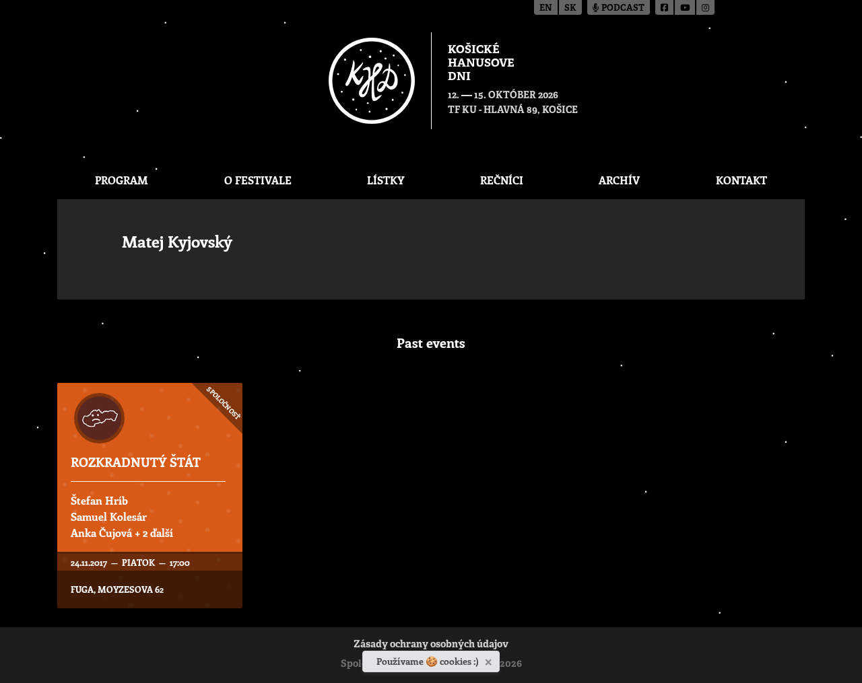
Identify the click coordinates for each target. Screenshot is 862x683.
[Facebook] (665, 7)
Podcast (621, 8)
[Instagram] (705, 7)
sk (570, 8)
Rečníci (501, 180)
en (545, 8)
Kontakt (741, 180)
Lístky (385, 180)
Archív (619, 180)
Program (121, 180)
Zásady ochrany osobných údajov (431, 645)
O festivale (258, 180)
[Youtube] (685, 7)
